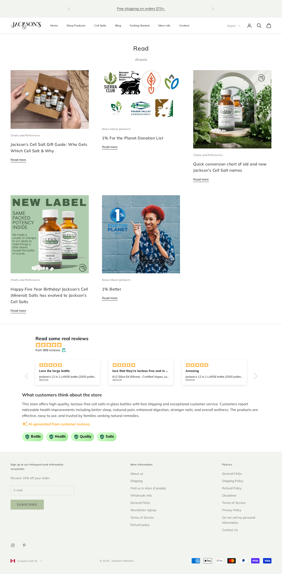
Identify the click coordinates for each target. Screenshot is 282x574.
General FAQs (140, 503)
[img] (143, 345)
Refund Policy (231, 488)
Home (54, 25)
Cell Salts (100, 25)
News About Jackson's (116, 129)
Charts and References (25, 135)
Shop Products (76, 25)
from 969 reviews (47, 350)
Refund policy (140, 525)
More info (164, 25)
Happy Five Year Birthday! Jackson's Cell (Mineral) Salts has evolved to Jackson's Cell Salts (49, 295)
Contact (184, 25)
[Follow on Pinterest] (24, 545)
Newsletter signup (143, 510)
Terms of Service (142, 518)
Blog (118, 25)
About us (136, 474)
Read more (18, 160)
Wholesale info (141, 495)
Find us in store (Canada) (148, 488)
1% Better (111, 289)
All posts (141, 60)
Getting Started (139, 25)
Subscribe (27, 504)
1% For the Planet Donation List (132, 137)
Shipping (136, 481)
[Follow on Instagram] (13, 545)
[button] (27, 376)
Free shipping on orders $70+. (141, 8)
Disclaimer (229, 495)
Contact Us (230, 530)
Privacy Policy (231, 510)
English (231, 25)
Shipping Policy (232, 481)
